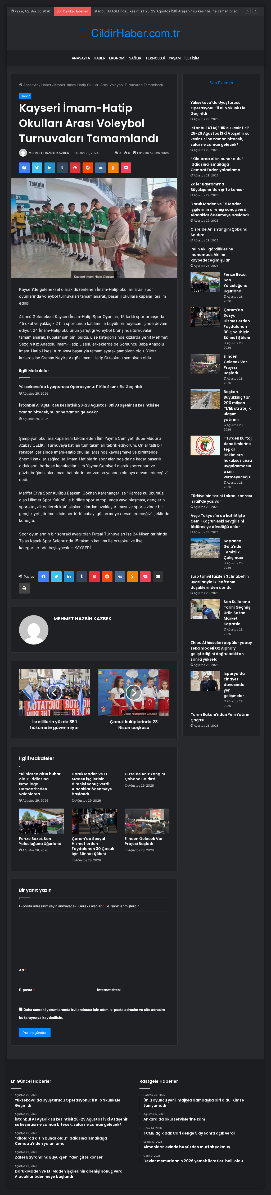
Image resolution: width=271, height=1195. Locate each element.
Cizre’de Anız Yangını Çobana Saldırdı (145, 776)
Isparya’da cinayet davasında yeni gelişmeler (234, 684)
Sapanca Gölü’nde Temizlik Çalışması (233, 549)
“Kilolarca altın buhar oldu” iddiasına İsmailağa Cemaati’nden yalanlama (217, 164)
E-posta (27, 990)
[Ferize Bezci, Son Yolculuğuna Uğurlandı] (41, 821)
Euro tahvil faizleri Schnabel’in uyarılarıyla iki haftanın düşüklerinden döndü (220, 582)
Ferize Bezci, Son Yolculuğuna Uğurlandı (40, 841)
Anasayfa (81, 58)
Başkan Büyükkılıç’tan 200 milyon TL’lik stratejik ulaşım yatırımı (237, 405)
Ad (22, 970)
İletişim (191, 58)
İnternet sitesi (109, 990)
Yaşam (175, 58)
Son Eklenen (221, 82)
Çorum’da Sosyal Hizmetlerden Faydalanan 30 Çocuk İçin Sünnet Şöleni (93, 846)
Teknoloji (155, 58)
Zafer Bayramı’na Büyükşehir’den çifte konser (217, 186)
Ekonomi (117, 58)
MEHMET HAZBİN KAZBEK (49, 153)
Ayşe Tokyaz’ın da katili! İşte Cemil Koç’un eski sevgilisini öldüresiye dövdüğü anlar (218, 521)
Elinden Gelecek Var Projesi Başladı (144, 841)
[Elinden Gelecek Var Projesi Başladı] (147, 821)
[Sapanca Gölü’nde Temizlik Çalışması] (205, 548)
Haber (99, 58)
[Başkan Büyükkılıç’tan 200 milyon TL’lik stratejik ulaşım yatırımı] (205, 399)
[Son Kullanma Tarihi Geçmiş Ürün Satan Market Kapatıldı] (205, 609)
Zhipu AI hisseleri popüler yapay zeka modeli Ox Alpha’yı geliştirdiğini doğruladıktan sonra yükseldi (221, 651)
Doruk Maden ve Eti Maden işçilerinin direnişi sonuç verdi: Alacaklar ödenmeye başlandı (92, 784)
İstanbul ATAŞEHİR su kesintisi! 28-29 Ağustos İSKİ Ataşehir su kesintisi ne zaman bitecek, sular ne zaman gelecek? (220, 136)
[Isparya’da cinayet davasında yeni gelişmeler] (205, 681)
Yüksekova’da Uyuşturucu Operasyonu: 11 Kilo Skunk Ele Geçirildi (80, 386)
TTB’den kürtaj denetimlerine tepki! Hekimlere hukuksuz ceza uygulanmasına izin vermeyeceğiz (238, 458)
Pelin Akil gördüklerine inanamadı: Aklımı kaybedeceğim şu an (212, 254)
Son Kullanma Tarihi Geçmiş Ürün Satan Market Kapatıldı (237, 613)
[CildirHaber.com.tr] (135, 33)
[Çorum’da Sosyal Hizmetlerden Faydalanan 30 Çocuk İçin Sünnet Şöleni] (94, 821)
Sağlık (135, 58)
